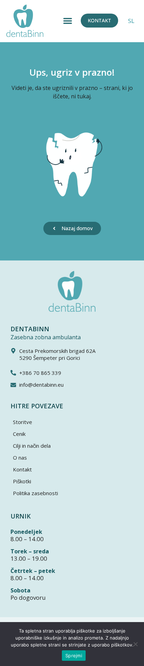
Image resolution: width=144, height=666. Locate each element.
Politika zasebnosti (35, 493)
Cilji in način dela (32, 445)
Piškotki (22, 481)
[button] (67, 21)
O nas (20, 457)
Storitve (22, 421)
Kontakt (22, 469)
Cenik (19, 433)
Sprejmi (73, 655)
